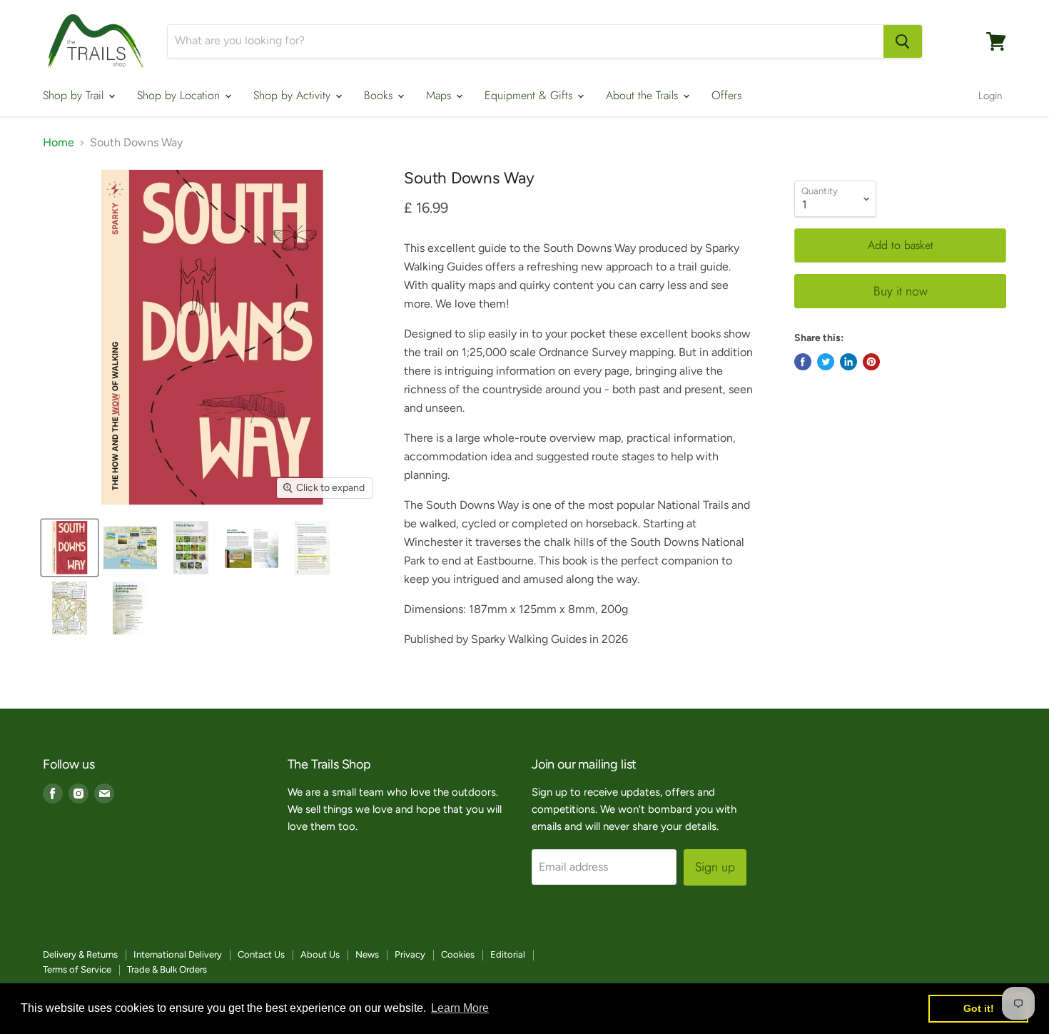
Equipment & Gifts (530, 95)
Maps (440, 95)
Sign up (715, 867)
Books (380, 95)
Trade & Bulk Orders (167, 969)
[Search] (902, 41)
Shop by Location (180, 95)
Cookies (458, 954)
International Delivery (177, 954)
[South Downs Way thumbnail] (130, 608)
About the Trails (643, 95)
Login (990, 95)
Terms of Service (77, 969)
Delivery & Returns (80, 954)
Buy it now (900, 291)
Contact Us (261, 954)
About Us (320, 954)
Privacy (410, 954)
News (367, 954)
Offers (726, 95)
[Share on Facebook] (802, 361)
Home (58, 142)
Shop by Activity (293, 95)
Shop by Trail (75, 95)
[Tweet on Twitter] (825, 361)
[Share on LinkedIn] (848, 361)
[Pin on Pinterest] (871, 361)
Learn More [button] (460, 1008)
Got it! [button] (978, 1008)
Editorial (507, 954)
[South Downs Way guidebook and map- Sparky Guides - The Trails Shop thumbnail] (191, 547)
